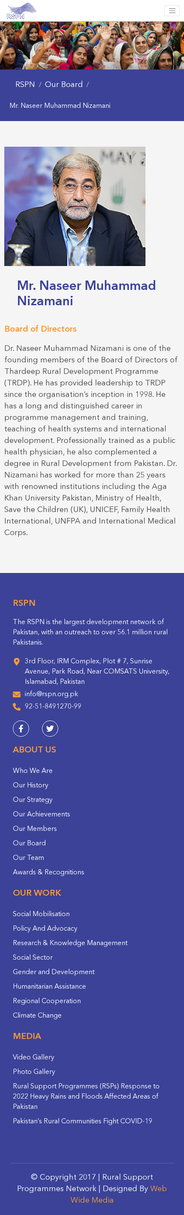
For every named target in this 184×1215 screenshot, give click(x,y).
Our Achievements (41, 814)
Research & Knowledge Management (70, 943)
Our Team (28, 858)
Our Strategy (33, 800)
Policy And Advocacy (45, 929)
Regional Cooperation (47, 1001)
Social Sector (33, 958)
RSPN (25, 85)
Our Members (35, 829)
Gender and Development (54, 972)
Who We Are (33, 771)
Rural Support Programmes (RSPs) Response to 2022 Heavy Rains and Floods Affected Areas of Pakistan (86, 1097)
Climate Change (37, 1015)
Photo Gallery (34, 1072)
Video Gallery (33, 1057)
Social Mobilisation (41, 914)
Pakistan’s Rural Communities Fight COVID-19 (82, 1121)
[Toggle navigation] (172, 10)
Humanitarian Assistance (49, 987)
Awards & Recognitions (48, 872)
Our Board (29, 843)
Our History (30, 785)
